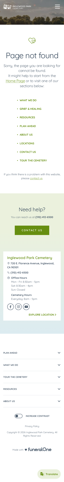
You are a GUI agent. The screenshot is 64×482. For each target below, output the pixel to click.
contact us (36, 178)
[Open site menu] (57, 6)
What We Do (28, 100)
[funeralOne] (40, 449)
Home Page (15, 80)
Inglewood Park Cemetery (29, 257)
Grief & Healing (30, 108)
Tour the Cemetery (33, 160)
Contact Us (28, 152)
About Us (26, 134)
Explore (41, 314)
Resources (27, 117)
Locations (27, 143)
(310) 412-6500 (44, 217)
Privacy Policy (32, 426)
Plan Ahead (28, 126)
